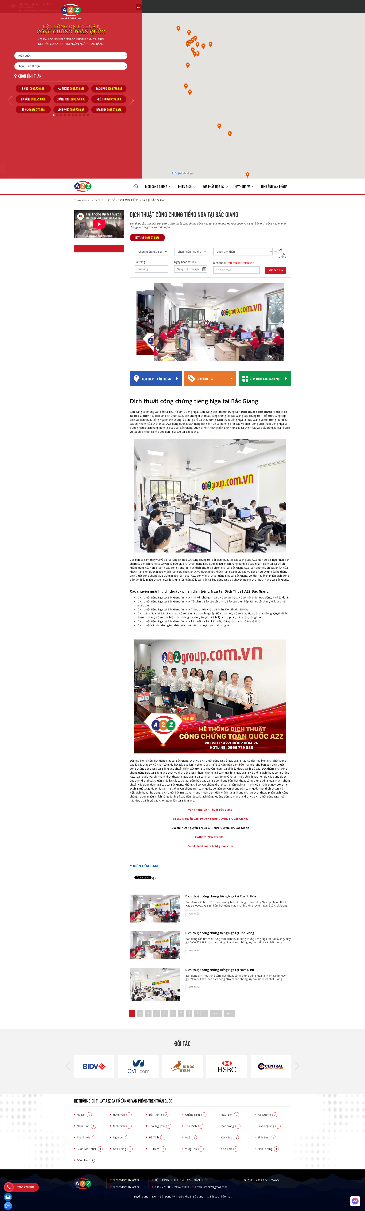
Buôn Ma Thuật (89, 1149)
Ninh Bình (121, 1126)
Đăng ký (170, 1196)
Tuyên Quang (268, 1126)
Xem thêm (194, 913)
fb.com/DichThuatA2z (126, 1180)
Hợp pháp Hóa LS (213, 186)
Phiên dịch (185, 186)
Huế (190, 1137)
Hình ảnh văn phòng (274, 186)
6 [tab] (72, 115)
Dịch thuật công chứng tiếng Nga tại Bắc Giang (130, 200)
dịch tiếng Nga (234, 427)
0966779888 (181, 1187)
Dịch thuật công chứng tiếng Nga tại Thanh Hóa (220, 896)
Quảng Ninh (195, 1114)
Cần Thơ (229, 1149)
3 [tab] (61, 115)
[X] (136, 187)
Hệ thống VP (243, 186)
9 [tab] (84, 115)
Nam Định (85, 1126)
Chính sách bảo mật (219, 1196)
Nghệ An (121, 1137)
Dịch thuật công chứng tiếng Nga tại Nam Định (219, 970)
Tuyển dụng (141, 1196)
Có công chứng (282, 253)
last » (229, 1013)
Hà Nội (83, 1114)
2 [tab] (57, 115)
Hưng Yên (121, 1114)
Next (131, 100)
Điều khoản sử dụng (191, 1196)
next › (216, 1013)
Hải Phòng (158, 1114)
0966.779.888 (163, 1187)
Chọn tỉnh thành (30, 76)
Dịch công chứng (156, 186)
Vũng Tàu (193, 1149)
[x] (139, 7)
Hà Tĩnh (156, 1137)
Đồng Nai (85, 1160)
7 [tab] (76, 115)
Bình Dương (267, 1149)
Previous (10, 100)
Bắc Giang (230, 1126)
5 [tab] (69, 115)
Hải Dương (266, 1114)
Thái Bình (193, 1126)
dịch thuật (202, 567)
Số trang (140, 262)
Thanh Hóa (86, 1137)
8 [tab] (80, 115)
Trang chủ (80, 200)
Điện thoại (234, 263)
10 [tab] (88, 115)
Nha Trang (122, 1149)
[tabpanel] (33, 99)
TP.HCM (156, 1149)
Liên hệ (156, 1196)
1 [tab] (53, 115)
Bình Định (265, 1137)
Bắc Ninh (229, 1114)
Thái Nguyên (159, 1126)
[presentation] (68, 1066)
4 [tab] (65, 115)
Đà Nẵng (229, 1137)
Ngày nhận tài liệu (185, 262)
